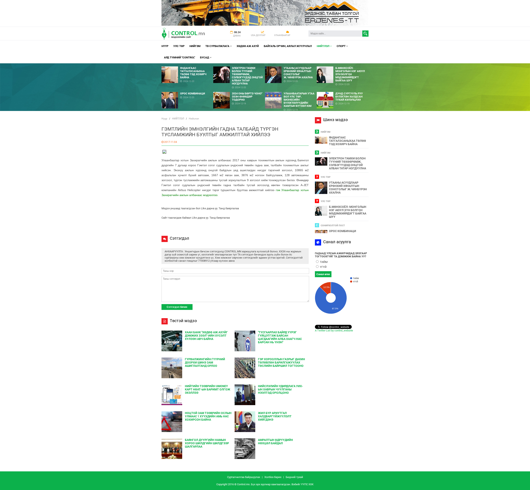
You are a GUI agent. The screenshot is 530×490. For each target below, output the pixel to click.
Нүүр (164, 46)
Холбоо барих (272, 477)
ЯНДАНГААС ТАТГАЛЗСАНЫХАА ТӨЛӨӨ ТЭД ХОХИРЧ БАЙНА (347, 141)
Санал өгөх (323, 274)
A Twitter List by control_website (334, 330)
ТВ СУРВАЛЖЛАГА (217, 46)
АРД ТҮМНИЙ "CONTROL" (179, 57)
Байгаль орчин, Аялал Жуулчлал (288, 46)
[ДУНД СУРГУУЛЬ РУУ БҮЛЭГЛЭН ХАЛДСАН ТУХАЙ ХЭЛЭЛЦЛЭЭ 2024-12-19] (343, 90)
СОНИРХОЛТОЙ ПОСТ (333, 225)
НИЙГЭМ (194, 46)
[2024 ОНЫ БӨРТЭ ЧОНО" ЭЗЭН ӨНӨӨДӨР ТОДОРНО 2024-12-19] (239, 90)
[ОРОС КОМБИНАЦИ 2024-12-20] (187, 90)
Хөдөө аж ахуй (248, 46)
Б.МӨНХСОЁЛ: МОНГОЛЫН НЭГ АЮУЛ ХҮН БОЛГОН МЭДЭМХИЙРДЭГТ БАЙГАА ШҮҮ (347, 211)
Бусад (205, 57)
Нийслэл (194, 118)
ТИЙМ (323, 262)
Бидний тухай (294, 477)
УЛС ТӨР (178, 46)
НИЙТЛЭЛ (323, 46)
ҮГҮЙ (322, 266)
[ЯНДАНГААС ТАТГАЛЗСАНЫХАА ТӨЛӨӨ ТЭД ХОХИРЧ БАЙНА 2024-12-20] (187, 64)
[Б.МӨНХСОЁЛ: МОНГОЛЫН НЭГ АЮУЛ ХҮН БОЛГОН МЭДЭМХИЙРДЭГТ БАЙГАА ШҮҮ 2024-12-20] (343, 64)
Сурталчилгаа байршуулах (243, 477)
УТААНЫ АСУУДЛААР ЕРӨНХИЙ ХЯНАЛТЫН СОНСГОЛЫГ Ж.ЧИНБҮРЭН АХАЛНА (348, 187)
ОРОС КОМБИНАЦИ (342, 231)
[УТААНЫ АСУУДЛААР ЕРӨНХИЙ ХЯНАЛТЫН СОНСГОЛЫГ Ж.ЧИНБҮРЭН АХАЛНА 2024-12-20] (291, 64)
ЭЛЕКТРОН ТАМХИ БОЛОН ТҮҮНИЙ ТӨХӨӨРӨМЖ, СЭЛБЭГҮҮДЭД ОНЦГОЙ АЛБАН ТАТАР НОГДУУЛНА (347, 163)
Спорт (341, 46)
